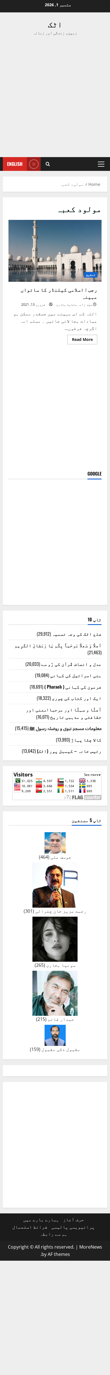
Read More (80, 340)
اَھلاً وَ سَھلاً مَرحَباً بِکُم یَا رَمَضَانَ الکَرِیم (58, 645)
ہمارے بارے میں (41, 1219)
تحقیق (91, 274)
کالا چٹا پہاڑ (86, 739)
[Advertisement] (55, 96)
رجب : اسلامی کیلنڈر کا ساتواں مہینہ (55, 251)
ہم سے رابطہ (53, 1234)
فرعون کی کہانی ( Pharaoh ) (73, 686)
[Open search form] (48, 164)
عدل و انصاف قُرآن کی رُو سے (71, 663)
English (15, 163)
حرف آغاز (73, 1219)
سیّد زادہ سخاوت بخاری (74, 304)
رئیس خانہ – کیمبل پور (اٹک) (69, 750)
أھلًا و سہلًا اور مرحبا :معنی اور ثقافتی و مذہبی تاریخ (64, 713)
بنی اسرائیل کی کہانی (76, 675)
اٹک (55, 24)
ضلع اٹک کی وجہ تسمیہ (77, 633)
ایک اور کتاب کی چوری (77, 698)
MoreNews (90, 1247)
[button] (101, 164)
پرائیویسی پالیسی (73, 1227)
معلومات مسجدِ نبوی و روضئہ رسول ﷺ (66, 728)
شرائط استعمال (29, 1227)
